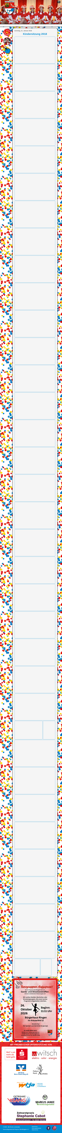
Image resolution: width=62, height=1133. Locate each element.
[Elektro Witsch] (44, 1054)
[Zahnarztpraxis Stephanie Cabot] (31, 1115)
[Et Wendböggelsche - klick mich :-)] (7, 50)
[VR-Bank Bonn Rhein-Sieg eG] (21, 1069)
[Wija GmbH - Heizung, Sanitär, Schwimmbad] (31, 1084)
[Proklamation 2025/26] (35, 1009)
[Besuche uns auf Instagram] (54, 1128)
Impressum (35, 1126)
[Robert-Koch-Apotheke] (40, 1069)
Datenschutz (35, 1129)
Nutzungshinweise (36, 1128)
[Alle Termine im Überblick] (7, 32)
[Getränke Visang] (19, 1100)
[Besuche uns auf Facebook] (48, 1128)
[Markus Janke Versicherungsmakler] (45, 1100)
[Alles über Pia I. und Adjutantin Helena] (7, 41)
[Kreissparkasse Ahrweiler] (16, 1054)
